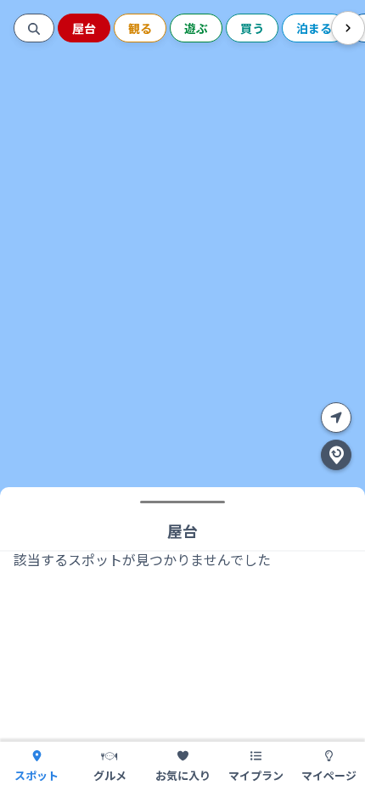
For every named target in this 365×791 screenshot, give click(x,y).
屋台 (84, 28)
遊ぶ (196, 28)
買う (252, 28)
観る (140, 28)
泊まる (314, 28)
